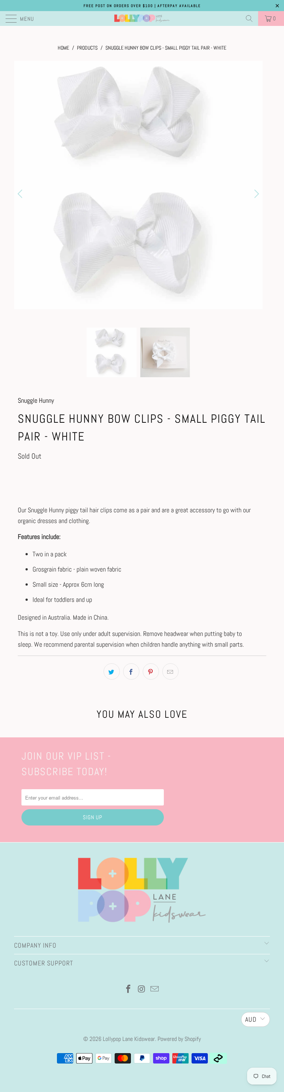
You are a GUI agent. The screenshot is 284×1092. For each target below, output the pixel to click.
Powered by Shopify (179, 1039)
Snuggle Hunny (36, 400)
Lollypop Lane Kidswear (129, 1039)
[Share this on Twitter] (112, 671)
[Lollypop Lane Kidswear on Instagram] (141, 989)
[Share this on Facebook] (131, 671)
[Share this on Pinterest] (151, 671)
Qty (21, 473)
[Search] (249, 18)
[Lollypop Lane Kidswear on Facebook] (128, 989)
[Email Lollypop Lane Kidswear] (154, 989)
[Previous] (21, 194)
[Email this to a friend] (170, 671)
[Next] (255, 194)
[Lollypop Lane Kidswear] (142, 18)
